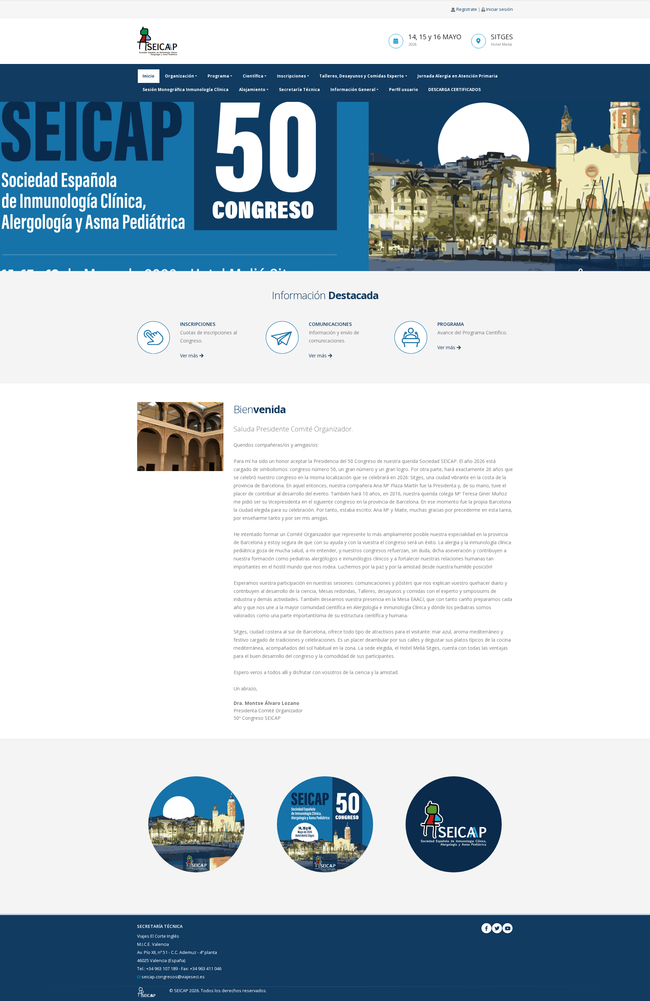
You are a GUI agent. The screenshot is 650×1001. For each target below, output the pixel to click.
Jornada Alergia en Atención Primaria (457, 76)
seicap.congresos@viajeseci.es (173, 977)
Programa (218, 76)
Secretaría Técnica (299, 89)
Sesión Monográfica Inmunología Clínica (186, 89)
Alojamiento (252, 89)
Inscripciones (291, 76)
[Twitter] (497, 928)
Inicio (148, 76)
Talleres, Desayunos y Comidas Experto (361, 76)
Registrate (466, 9)
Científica (253, 76)
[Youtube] (507, 928)
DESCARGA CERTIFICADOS (454, 89)
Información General (352, 89)
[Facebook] (486, 928)
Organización (179, 76)
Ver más (189, 355)
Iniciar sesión (499, 9)
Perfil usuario (403, 89)
